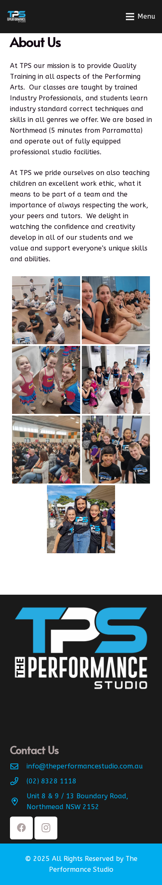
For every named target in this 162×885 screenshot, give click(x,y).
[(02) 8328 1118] (18, 781)
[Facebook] (21, 828)
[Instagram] (45, 828)
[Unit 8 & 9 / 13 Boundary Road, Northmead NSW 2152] (18, 801)
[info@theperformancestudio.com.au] (18, 766)
